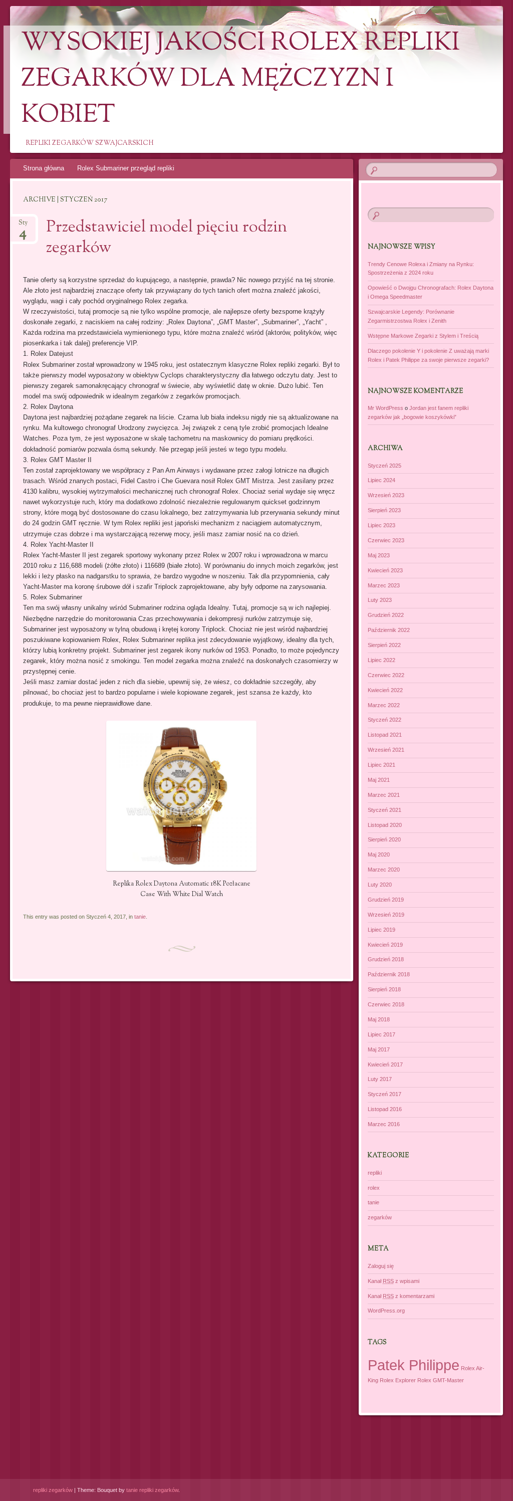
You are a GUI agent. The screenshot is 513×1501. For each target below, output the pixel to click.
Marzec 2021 (384, 795)
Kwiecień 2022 (385, 690)
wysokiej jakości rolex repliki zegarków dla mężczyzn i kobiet (240, 80)
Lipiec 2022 (381, 660)
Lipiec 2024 (381, 480)
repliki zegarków (53, 1490)
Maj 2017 (379, 1049)
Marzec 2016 (384, 1124)
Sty (23, 226)
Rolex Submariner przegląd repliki (125, 168)
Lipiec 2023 (381, 525)
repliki (375, 1173)
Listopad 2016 (385, 1109)
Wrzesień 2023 (386, 495)
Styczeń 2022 (384, 720)
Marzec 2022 (384, 705)
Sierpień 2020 (384, 839)
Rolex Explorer (398, 1380)
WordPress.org (386, 1311)
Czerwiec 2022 (386, 675)
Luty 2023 (380, 600)
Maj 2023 (379, 555)
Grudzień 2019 (386, 900)
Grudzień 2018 (386, 959)
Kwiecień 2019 (385, 945)
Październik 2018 (389, 974)
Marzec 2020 (384, 870)
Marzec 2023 (384, 585)
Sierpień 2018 (384, 989)
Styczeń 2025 (384, 466)
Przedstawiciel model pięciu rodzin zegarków (166, 238)
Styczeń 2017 (384, 1094)
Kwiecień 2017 (385, 1064)
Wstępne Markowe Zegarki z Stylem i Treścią (423, 336)
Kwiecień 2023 (385, 570)
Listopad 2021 (385, 735)
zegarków (380, 1217)
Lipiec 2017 (381, 1034)
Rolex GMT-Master (440, 1380)
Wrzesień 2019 (386, 915)
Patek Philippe (413, 1365)
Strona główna (43, 168)
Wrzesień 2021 (386, 750)
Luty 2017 (380, 1079)
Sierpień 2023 (384, 510)
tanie (140, 917)
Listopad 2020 (385, 825)
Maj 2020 (379, 854)
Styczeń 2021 (384, 810)
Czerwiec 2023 (386, 540)
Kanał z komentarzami (401, 1296)
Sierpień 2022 (384, 645)
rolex (374, 1188)
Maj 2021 (379, 780)
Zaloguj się (381, 1266)
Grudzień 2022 (386, 615)
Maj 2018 (379, 1019)
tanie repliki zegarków (152, 1490)
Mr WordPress (385, 408)
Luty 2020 (380, 885)
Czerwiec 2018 (386, 1004)
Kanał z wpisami (393, 1281)
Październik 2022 (389, 630)
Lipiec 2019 (381, 930)
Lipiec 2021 (381, 765)
